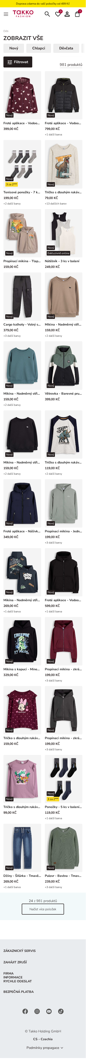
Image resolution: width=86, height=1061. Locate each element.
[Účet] (67, 13)
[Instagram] (37, 1011)
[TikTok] (61, 1011)
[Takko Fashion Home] (23, 13)
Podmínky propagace (43, 1047)
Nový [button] (13, 48)
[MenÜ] (6, 13)
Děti (5, 31)
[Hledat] (47, 14)
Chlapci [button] (38, 48)
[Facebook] (25, 1011)
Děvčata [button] (66, 48)
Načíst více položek (43, 909)
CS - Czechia (43, 1039)
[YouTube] (49, 1011)
